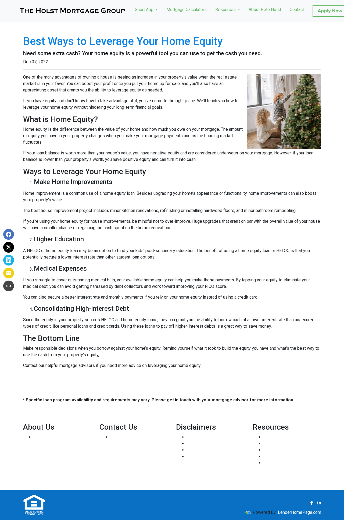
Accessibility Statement (209, 449)
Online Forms (275, 456)
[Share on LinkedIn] (8, 260)
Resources (226, 9)
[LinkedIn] (319, 503)
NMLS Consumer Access (57, 475)
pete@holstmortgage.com (134, 456)
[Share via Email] (8, 273)
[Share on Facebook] (8, 234)
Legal (192, 437)
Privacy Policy (200, 443)
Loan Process (276, 443)
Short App (145, 9)
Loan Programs (277, 437)
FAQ (267, 462)
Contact (297, 9)
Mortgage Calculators (186, 9)
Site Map (195, 456)
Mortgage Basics (279, 449)
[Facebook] (311, 503)
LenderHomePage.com (299, 512)
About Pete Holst (265, 9)
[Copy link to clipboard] (8, 286)
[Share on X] (8, 247)
